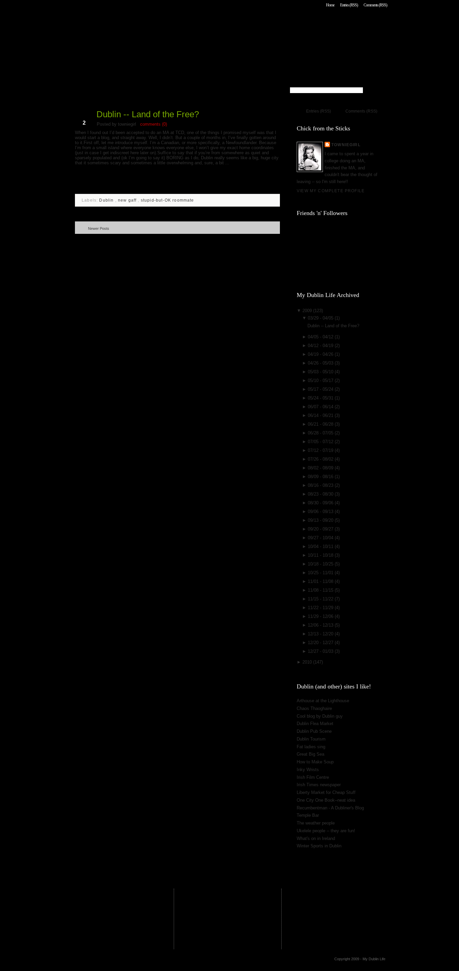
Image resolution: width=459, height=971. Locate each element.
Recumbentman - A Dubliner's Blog (330, 807)
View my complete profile (331, 190)
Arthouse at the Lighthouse (323, 700)
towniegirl (346, 144)
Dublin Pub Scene (314, 731)
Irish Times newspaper (319, 784)
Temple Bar (308, 815)
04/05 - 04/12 (321, 336)
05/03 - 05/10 (321, 371)
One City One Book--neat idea (326, 800)
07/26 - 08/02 (321, 459)
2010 (307, 662)
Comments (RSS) (375, 5)
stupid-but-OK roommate (167, 200)
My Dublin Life (161, 23)
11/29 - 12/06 (321, 616)
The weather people (316, 823)
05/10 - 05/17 (321, 380)
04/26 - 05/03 (321, 363)
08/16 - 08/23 (321, 485)
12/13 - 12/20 (321, 633)
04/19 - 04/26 (321, 354)
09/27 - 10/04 (321, 537)
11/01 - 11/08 (321, 581)
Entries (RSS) (349, 5)
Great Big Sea (310, 754)
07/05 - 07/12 (321, 441)
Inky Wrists (308, 769)
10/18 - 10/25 (321, 563)
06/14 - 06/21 (321, 415)
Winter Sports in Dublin (319, 845)
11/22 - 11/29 (321, 607)
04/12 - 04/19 (321, 345)
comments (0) (153, 124)
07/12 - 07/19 (321, 450)
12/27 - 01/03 (321, 651)
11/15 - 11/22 (321, 598)
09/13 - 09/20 (321, 520)
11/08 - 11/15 (321, 590)
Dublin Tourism (311, 739)
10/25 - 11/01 (321, 572)
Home (330, 5)
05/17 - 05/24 (321, 389)
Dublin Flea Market (315, 723)
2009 (307, 310)
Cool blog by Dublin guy (320, 716)
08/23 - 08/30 (321, 494)
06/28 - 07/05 (321, 432)
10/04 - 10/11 (321, 546)
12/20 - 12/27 (321, 642)
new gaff (128, 200)
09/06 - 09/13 (321, 511)
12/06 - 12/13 (321, 625)
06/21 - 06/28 (321, 424)
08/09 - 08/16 (321, 476)
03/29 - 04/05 (321, 318)
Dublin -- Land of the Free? (147, 114)
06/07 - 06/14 (321, 406)
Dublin (107, 200)
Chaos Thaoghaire (314, 708)
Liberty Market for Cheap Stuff (326, 792)
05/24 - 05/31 (321, 397)
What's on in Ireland (316, 838)
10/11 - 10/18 (321, 555)
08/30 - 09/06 (321, 502)
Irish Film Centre (313, 777)
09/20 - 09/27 (321, 529)
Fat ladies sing (311, 746)
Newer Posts (98, 228)
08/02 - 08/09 (321, 467)
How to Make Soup (315, 761)
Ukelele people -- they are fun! (326, 830)
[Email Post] (75, 187)
